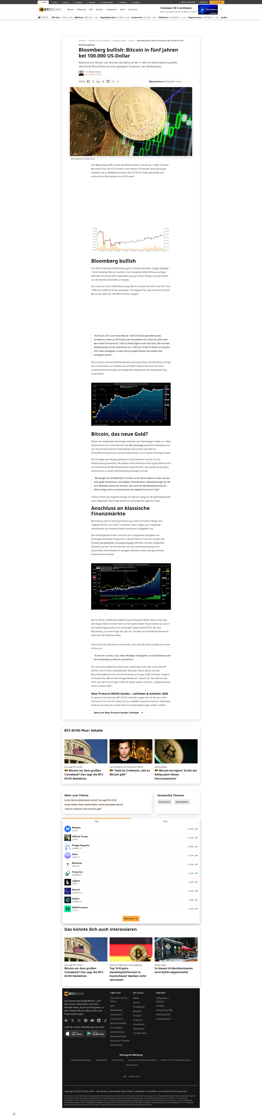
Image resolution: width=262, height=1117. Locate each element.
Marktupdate (182, 802)
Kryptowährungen (119, 41)
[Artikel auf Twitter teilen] (93, 81)
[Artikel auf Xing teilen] (103, 81)
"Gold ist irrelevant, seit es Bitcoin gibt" (83, 809)
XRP (91, 9)
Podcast (137, 1015)
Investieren (111, 9)
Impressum (116, 1014)
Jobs (112, 1005)
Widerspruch (132, 1065)
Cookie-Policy (117, 1060)
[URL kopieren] (118, 81)
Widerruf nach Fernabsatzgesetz (176, 1060)
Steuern (99, 9)
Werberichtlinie (118, 1036)
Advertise (203, 2)
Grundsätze (116, 1027)
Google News (140, 1033)
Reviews (137, 1011)
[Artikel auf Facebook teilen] (88, 81)
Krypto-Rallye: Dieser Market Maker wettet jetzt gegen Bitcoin (93, 804)
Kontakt (160, 1005)
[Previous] (3, 1112)
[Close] (14, 1114)
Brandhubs (139, 1024)
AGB (125, 1076)
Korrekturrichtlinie (119, 1040)
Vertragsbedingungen (81, 1060)
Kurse (136, 1002)
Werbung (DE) (163, 1014)
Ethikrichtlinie (117, 1031)
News (136, 998)
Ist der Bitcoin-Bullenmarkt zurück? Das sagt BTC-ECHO (90, 800)
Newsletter (139, 1028)
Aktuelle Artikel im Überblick (99, 41)
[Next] (9, 1112)
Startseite (82, 41)
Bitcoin (70, 9)
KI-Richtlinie (116, 1045)
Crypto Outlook (160, 268)
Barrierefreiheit (118, 1023)
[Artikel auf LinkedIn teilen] (98, 81)
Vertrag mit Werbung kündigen (142, 1060)
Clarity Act (132, 9)
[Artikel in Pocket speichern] (108, 81)
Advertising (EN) (164, 1010)
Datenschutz (116, 1018)
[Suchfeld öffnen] (221, 9)
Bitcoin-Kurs (102, 164)
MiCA (122, 9)
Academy (138, 1019)
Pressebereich (163, 1018)
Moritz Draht (95, 71)
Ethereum (81, 9)
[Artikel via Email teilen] (113, 81)
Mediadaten (116, 1010)
